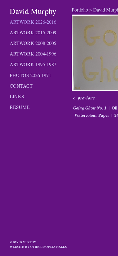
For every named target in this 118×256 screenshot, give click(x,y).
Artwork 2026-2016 (33, 22)
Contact (21, 86)
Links (17, 96)
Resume (20, 107)
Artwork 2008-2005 (33, 43)
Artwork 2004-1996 (33, 53)
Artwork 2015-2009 (33, 32)
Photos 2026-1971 (30, 75)
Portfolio (80, 9)
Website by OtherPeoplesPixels (38, 246)
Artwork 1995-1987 (33, 64)
